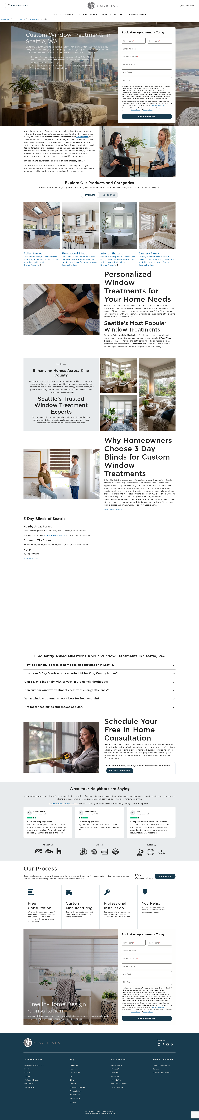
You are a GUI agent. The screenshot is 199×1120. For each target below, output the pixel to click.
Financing (115, 1076)
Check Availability (146, 116)
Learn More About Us (113, 509)
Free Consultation (19, 5)
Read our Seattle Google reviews (64, 803)
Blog (72, 1080)
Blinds (55, 14)
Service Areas (19, 19)
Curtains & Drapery (32, 1080)
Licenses (73, 1102)
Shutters (104, 14)
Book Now (164, 876)
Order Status (116, 1065)
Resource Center (136, 14)
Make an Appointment (162, 1065)
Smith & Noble (117, 1087)
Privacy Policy (148, 110)
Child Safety (116, 1080)
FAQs (72, 1076)
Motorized (118, 14)
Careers (156, 1069)
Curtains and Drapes (86, 14)
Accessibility (75, 1098)
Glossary (73, 1084)
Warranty (115, 1073)
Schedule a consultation (54, 535)
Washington (33, 19)
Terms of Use (135, 110)
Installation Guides (77, 1087)
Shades (67, 14)
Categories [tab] (108, 194)
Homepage (5, 19)
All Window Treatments (33, 1065)
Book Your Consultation (120, 770)
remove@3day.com (158, 105)
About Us (74, 1065)
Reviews (73, 1069)
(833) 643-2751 (30, 558)
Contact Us (115, 1069)
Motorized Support (119, 1084)
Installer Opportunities (162, 1073)
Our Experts (75, 1073)
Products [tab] (90, 194)
